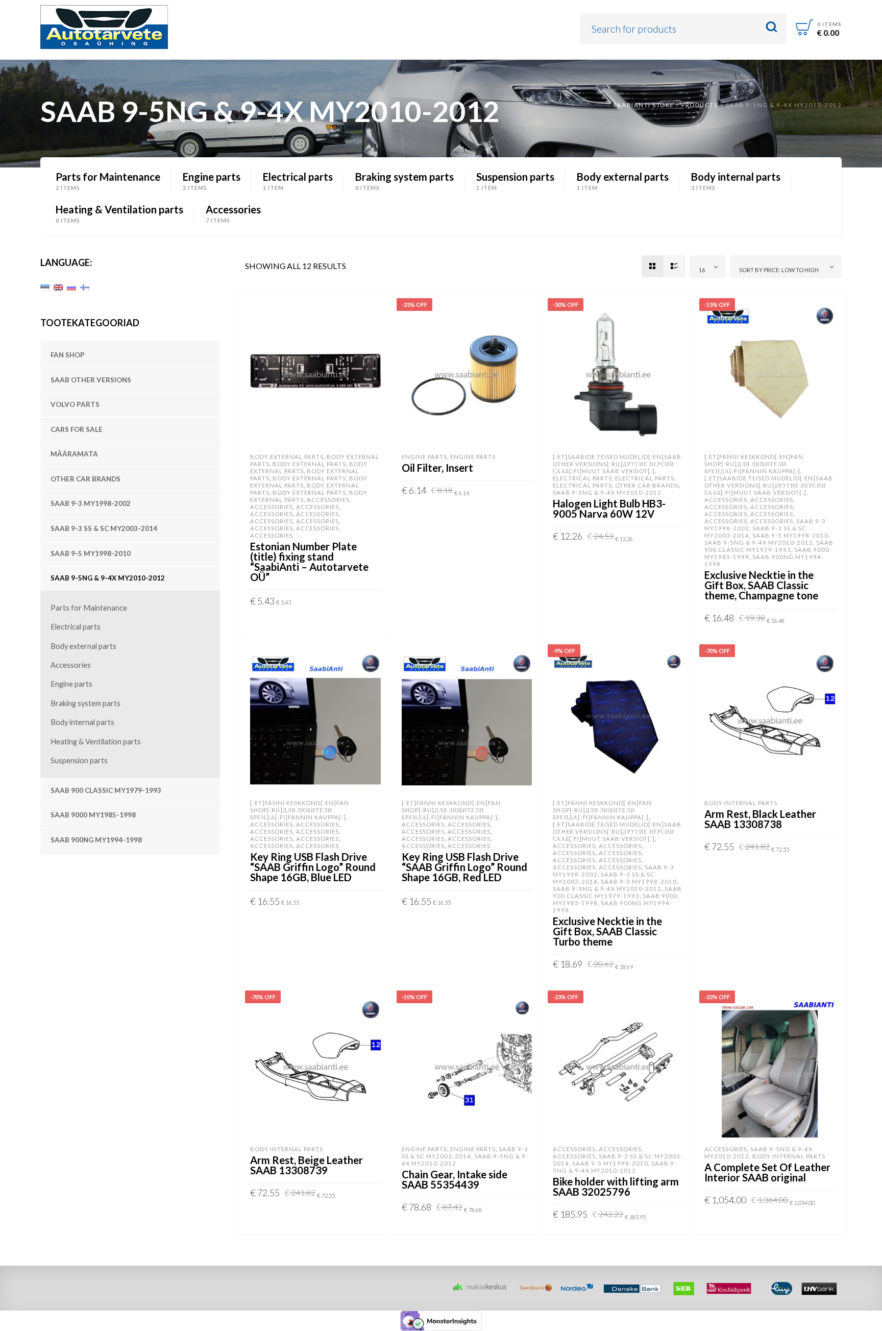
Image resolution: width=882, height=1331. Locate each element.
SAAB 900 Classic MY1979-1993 (106, 790)
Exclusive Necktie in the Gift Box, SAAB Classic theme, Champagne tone (761, 585)
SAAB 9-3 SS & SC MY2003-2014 (104, 528)
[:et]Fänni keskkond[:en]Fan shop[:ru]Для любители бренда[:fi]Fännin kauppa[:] (753, 463)
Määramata (74, 454)
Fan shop (68, 355)
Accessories (71, 665)
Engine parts (71, 684)
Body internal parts (82, 722)
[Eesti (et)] (45, 286)
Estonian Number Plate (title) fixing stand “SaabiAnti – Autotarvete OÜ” (309, 561)
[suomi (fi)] (84, 286)
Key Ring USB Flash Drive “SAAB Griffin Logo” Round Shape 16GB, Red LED (464, 867)
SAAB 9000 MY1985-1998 (93, 815)
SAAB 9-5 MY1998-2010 (91, 553)
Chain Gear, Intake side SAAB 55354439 (454, 1179)
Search (771, 27)
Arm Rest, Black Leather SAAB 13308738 (760, 819)
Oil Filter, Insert (437, 468)
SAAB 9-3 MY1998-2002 (91, 503)
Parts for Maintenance (89, 607)
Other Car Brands (85, 479)
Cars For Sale (77, 429)
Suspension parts (79, 760)
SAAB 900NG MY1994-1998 (96, 840)
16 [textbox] (702, 270)
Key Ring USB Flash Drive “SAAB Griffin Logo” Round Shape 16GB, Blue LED (313, 867)
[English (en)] (58, 286)
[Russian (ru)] (71, 286)
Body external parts (83, 646)
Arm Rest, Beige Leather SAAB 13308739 (306, 1165)
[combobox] (708, 266)
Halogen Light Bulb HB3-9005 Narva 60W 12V (609, 508)
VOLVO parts (75, 404)
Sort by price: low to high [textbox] (779, 270)
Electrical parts (76, 626)
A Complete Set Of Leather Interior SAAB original (767, 1172)
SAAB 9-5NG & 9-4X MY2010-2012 (108, 578)
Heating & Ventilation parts (96, 741)
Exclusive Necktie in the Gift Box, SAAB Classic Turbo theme (607, 931)
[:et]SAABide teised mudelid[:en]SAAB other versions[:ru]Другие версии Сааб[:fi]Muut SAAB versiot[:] (617, 463)
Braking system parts (85, 703)
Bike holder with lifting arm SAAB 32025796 (616, 1186)
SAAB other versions (91, 380)
